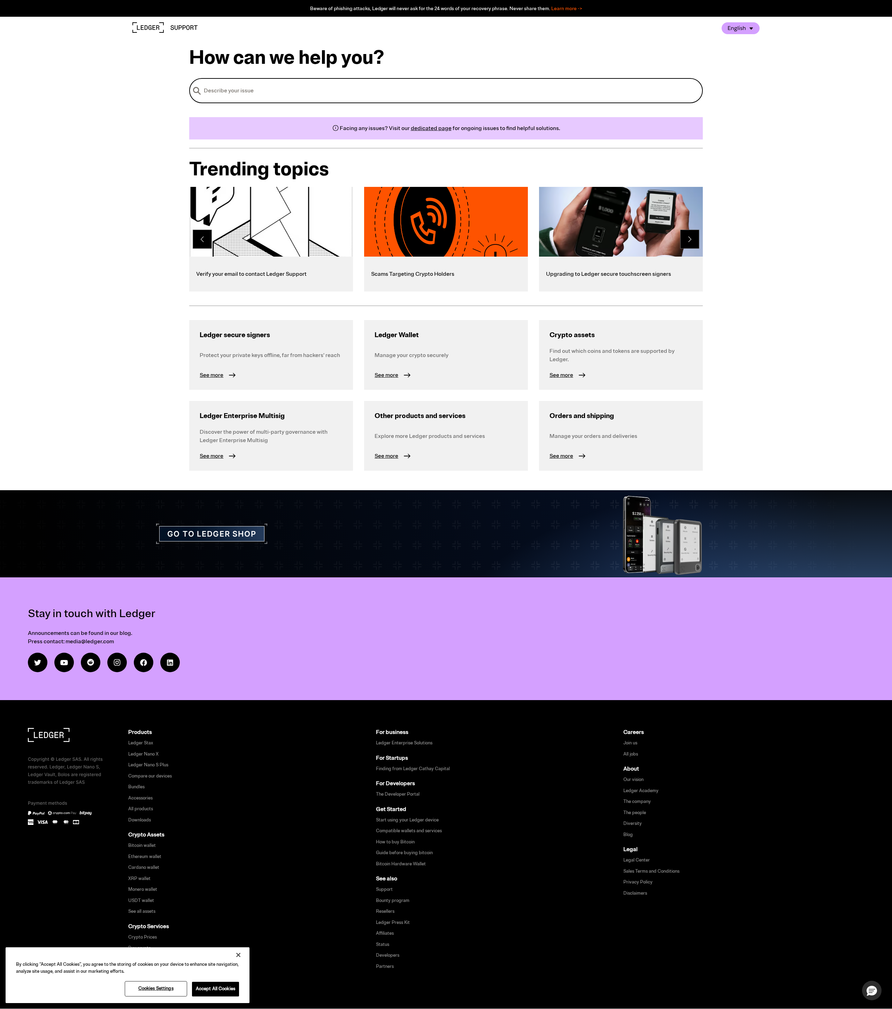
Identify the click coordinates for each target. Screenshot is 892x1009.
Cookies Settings (156, 988)
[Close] (238, 955)
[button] (872, 990)
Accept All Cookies (215, 989)
